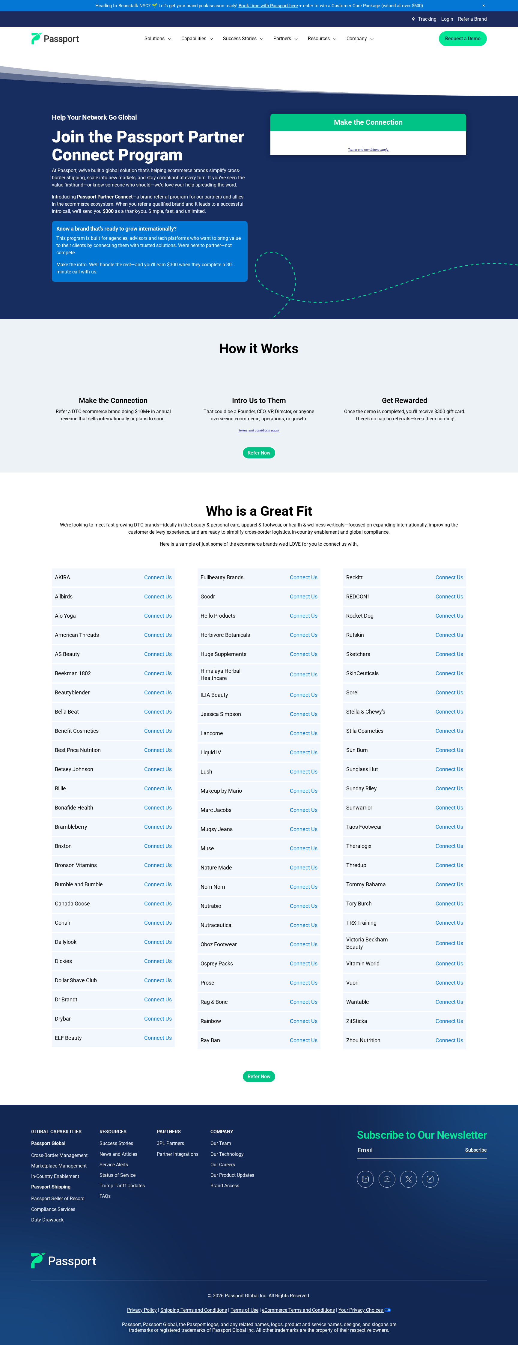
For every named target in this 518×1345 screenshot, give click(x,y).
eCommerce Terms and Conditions (298, 1310)
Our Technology (227, 1154)
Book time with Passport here (268, 5)
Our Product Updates (232, 1175)
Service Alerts (114, 1165)
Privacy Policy (142, 1310)
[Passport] (55, 38)
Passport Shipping (50, 1187)
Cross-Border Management (59, 1155)
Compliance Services (53, 1209)
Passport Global (48, 1143)
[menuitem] (157, 39)
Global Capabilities (56, 1132)
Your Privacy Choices (361, 1310)
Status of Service (117, 1175)
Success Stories (116, 1143)
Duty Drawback (47, 1220)
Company (221, 1132)
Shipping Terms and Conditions (193, 1310)
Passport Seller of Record (58, 1198)
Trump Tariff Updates (122, 1185)
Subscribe (476, 1150)
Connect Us (158, 577)
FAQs (105, 1196)
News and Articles (118, 1154)
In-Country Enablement (55, 1176)
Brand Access (224, 1185)
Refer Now (259, 453)
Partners (169, 1132)
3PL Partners (170, 1143)
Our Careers (222, 1165)
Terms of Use (244, 1310)
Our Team (220, 1143)
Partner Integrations (177, 1154)
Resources (113, 1132)
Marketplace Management (59, 1166)
